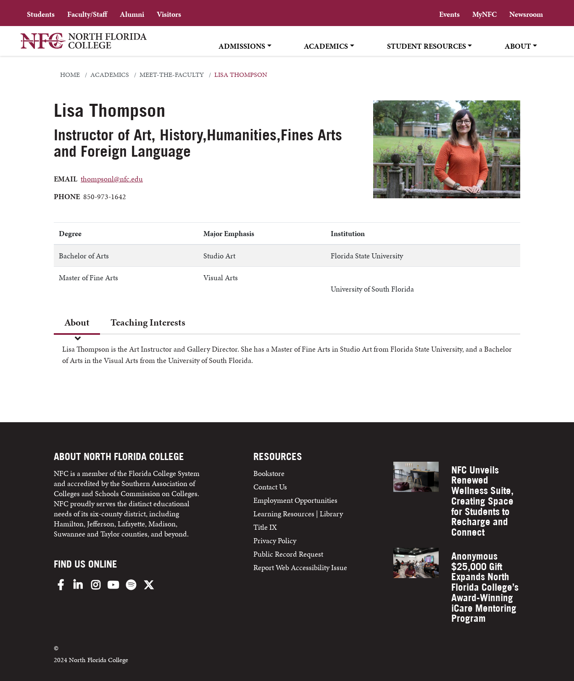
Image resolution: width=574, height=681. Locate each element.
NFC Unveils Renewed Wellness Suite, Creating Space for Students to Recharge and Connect (482, 501)
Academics (326, 46)
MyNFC (484, 14)
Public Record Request (288, 554)
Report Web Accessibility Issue (300, 567)
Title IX (265, 527)
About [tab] (77, 322)
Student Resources (426, 46)
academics (109, 74)
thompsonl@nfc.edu (112, 179)
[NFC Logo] (84, 46)
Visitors (169, 14)
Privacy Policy (274, 540)
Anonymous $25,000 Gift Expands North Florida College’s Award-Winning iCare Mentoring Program (485, 587)
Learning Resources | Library (298, 513)
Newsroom (526, 14)
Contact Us (270, 486)
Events (449, 14)
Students (41, 14)
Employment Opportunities (295, 500)
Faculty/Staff (87, 14)
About (518, 46)
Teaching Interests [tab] (148, 322)
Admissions (242, 46)
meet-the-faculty (172, 74)
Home (70, 74)
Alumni (132, 14)
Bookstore (269, 473)
